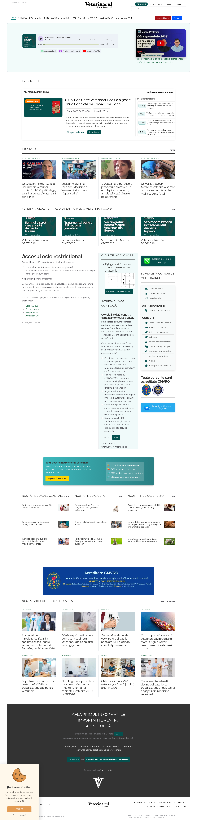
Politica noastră (19, 815)
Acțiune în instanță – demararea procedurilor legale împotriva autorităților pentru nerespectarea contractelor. (119, 396)
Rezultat (106, 437)
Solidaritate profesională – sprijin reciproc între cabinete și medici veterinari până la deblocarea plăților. (119, 409)
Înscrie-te (94, 132)
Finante (104, 656)
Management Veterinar (160, 351)
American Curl (33, 316)
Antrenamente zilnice (159, 310)
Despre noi (132, 815)
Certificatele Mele (157, 293)
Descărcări (179, 803)
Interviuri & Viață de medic (31, 158)
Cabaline (152, 337)
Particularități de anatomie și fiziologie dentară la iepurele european (88, 541)
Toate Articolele (167, 602)
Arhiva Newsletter (135, 817)
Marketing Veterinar (158, 356)
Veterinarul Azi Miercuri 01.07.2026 (115, 241)
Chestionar (181, 806)
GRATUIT (119, 734)
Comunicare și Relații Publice (161, 346)
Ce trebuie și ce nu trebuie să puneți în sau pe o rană (35, 523)
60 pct (152, 4)
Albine (151, 361)
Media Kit (161, 817)
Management (26, 610)
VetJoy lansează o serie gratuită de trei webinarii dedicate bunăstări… (161, 114)
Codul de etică (150, 817)
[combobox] (158, 8)
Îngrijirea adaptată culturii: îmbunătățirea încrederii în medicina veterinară (34, 541)
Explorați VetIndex (57, 478)
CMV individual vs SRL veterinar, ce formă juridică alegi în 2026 (117, 684)
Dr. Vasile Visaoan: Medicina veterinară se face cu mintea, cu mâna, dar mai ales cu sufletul (158, 188)
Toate (172, 150)
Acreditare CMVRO (155, 806)
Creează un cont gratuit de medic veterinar (107, 759)
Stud (179, 4)
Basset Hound (33, 309)
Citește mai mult (75, 132)
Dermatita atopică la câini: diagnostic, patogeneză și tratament (87, 507)
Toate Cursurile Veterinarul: (161, 322)
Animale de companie (159, 332)
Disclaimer (173, 815)
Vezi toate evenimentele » (160, 92)
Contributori (164, 803)
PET (41, 805)
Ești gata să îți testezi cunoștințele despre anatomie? (118, 267)
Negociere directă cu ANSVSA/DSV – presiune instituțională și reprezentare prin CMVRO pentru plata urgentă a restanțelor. (118, 381)
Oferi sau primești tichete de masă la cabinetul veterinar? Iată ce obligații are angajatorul (78, 640)
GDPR (140, 815)
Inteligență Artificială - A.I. (160, 365)
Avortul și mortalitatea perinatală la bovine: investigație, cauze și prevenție (144, 507)
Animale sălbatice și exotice (161, 341)
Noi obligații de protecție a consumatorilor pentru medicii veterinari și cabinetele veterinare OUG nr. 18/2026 (78, 687)
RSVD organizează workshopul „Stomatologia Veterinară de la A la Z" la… (161, 122)
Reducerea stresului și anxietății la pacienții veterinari (38, 506)
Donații (170, 806)
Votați (116, 437)
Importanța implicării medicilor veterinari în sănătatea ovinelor (142, 540)
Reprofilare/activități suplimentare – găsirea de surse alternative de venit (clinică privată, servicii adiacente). (117, 424)
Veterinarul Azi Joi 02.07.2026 (73, 241)
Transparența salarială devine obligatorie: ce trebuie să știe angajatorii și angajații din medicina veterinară (158, 688)
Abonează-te (74, 759)
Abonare (141, 4)
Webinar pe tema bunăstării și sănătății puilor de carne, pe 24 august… (160, 105)
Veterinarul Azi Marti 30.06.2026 (153, 241)
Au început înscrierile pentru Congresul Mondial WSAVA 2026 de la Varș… (160, 132)
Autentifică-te (107, 770)
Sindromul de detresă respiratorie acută (90, 523)
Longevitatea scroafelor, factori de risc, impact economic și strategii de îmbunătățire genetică (144, 524)
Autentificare (163, 18)
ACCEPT (19, 809)
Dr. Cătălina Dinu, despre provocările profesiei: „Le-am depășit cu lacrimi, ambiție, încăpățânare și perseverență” (116, 190)
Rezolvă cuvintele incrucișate (119, 291)
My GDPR (148, 815)
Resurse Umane (67, 610)
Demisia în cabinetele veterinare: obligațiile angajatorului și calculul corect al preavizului (116, 640)
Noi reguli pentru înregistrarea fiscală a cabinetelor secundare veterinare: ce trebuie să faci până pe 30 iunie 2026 (38, 642)
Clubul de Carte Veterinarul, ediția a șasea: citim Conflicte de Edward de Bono (98, 102)
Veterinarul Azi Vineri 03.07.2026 (35, 241)
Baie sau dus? (32, 306)
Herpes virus (32, 312)
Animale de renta (157, 327)
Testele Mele (154, 298)
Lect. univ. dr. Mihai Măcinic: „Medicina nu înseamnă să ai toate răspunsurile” (75, 188)
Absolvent (170, 4)
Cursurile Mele (155, 288)
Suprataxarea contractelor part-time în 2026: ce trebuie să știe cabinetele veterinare (38, 686)
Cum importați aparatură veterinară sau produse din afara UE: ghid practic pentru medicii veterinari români (157, 642)
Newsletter (139, 803)
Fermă (49, 805)
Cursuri (177, 18)
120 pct (160, 4)
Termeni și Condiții (160, 815)
